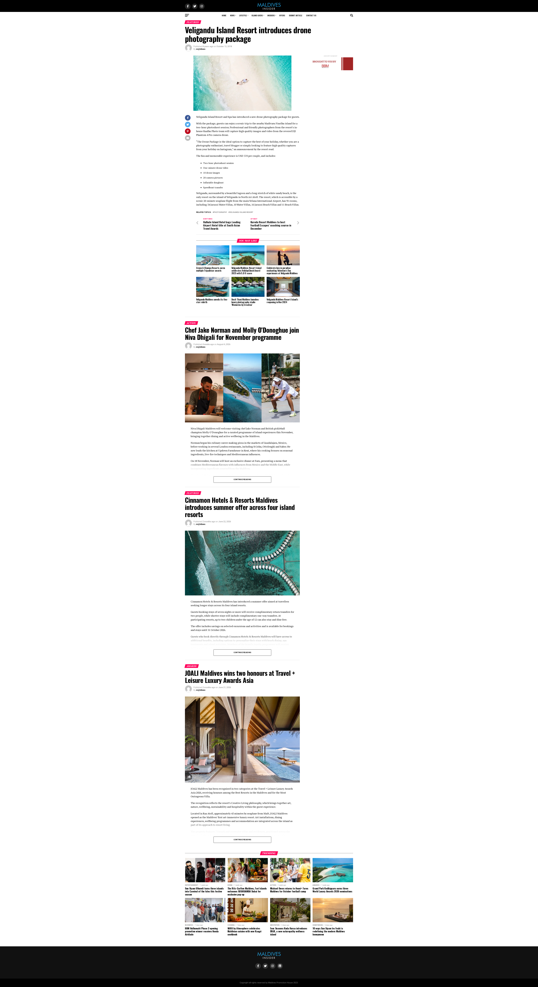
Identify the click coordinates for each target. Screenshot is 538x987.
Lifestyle (243, 15)
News (232, 15)
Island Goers (257, 15)
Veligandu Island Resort (241, 212)
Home (224, 15)
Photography (220, 212)
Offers (282, 15)
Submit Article (295, 15)
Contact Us (311, 15)
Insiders (271, 15)
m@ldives (200, 49)
